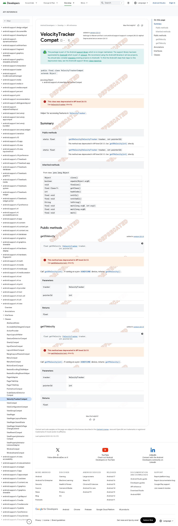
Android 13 (111, 492)
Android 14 (111, 488)
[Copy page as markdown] (69, 40)
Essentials (29, 3)
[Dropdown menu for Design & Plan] (58, 3)
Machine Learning (66, 480)
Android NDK (136, 494)
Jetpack (84, 55)
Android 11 (111, 500)
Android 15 (111, 484)
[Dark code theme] (142, 243)
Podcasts (38, 500)
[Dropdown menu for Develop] (74, 3)
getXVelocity (75, 139)
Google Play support (162, 484)
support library (82, 52)
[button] (16, 27)
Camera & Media (65, 488)
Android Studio (159, 3)
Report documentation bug (164, 480)
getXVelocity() (113, 271)
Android (38, 476)
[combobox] (112, 3)
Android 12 (111, 496)
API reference (10, 12)
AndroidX (63, 55)
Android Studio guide (139, 479)
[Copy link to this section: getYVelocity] (57, 326)
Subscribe (148, 520)
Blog (37, 496)
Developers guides (138, 483)
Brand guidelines (58, 520)
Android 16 (111, 480)
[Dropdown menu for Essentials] (37, 3)
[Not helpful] (142, 25)
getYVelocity (75, 150)
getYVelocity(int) (118, 154)
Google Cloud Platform (105, 509)
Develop (67, 3)
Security (38, 484)
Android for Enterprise (43, 480)
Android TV (87, 492)
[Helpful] (138, 25)
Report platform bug (162, 476)
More (83, 3)
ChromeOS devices (90, 484)
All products (124, 509)
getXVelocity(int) (118, 143)
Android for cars (89, 488)
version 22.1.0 (95, 33)
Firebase (88, 509)
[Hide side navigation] (29, 521)
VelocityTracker (58, 104)
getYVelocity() (112, 362)
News (37, 492)
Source (38, 488)
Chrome (77, 509)
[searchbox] (16, 21)
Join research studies (162, 488)
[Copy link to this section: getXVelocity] (57, 236)
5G (60, 496)
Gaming (62, 476)
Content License (103, 429)
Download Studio (137, 490)
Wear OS (86, 480)
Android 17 (111, 476)
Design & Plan (49, 3)
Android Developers (47, 25)
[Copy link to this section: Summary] (56, 123)
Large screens (88, 476)
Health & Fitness (65, 484)
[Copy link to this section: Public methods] (64, 228)
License (46, 520)
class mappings (95, 61)
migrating (72, 58)
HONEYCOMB (85, 271)
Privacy (62, 492)
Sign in (172, 3)
